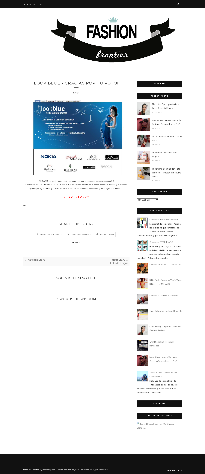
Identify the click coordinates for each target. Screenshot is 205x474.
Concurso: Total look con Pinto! (164, 219)
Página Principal (33, 4)
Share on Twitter (81, 234)
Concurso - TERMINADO (161, 242)
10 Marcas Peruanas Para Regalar (164, 154)
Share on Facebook (51, 234)
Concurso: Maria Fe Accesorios (163, 295)
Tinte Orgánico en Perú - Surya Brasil (167, 138)
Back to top (173, 470)
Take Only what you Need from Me (165, 311)
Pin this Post (107, 234)
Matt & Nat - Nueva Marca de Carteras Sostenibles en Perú (166, 122)
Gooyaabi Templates (79, 469)
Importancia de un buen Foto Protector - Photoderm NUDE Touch (166, 172)
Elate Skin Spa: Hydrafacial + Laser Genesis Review (165, 106)
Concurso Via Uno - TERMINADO (165, 264)
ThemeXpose (49, 469)
